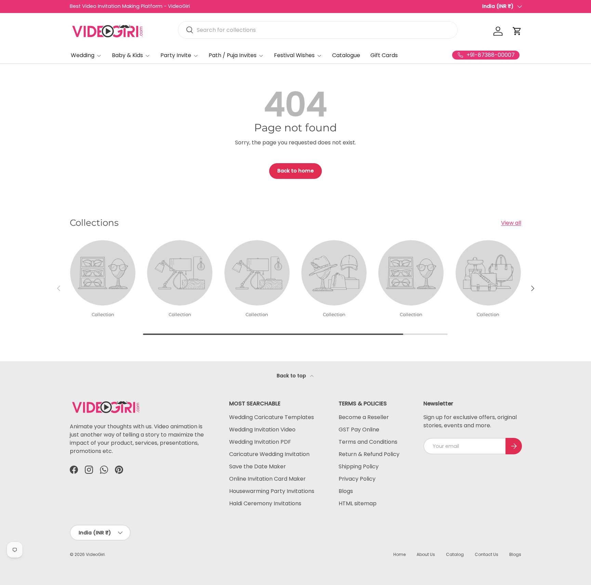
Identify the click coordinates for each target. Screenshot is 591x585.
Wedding (82, 55)
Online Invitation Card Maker (267, 479)
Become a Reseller (364, 417)
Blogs (346, 491)
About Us (426, 554)
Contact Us (486, 554)
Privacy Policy (357, 479)
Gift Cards (384, 55)
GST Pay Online (359, 429)
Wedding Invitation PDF (260, 442)
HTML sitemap (358, 503)
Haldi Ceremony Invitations (265, 503)
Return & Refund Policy (369, 454)
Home (399, 554)
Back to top (292, 375)
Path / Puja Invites (233, 55)
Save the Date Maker (257, 466)
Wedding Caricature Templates (271, 417)
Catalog (455, 554)
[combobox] (317, 30)
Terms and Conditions (368, 442)
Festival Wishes (294, 55)
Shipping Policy (359, 466)
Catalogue (346, 55)
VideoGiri (95, 554)
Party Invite (175, 55)
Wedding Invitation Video (262, 429)
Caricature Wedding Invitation (269, 454)
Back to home (295, 170)
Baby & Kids (127, 55)
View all (511, 223)
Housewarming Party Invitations (271, 491)
